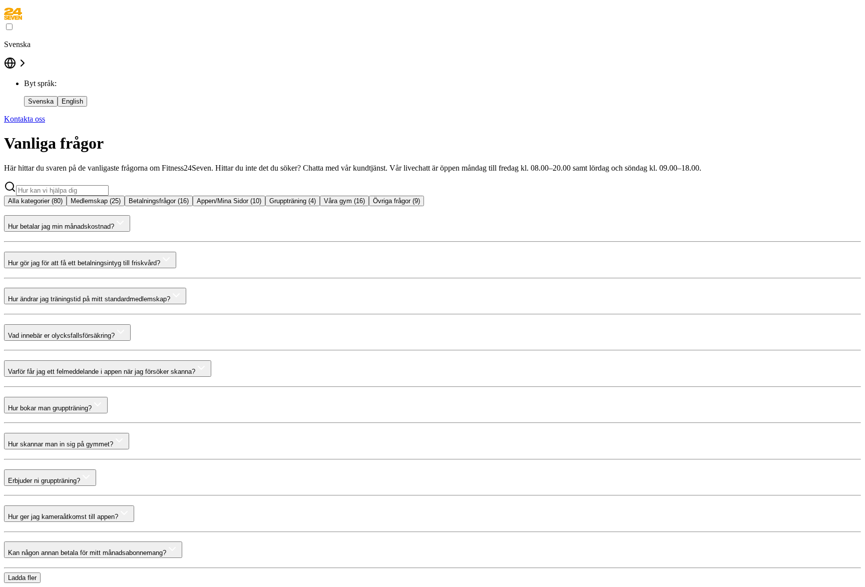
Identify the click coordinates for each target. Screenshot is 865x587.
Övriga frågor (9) (396, 201)
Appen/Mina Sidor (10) (229, 201)
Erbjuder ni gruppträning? (44, 480)
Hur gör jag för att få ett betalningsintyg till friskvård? (84, 263)
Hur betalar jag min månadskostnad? (61, 226)
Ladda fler (22, 577)
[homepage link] (13, 17)
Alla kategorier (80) (35, 201)
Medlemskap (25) (96, 201)
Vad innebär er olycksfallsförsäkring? (61, 335)
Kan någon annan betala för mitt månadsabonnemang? (87, 552)
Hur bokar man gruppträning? (50, 408)
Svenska (41, 101)
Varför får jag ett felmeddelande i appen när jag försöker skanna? (101, 371)
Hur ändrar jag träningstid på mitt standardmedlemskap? (89, 299)
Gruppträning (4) (292, 201)
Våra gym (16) (344, 201)
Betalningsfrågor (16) (159, 201)
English (72, 101)
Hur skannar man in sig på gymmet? (60, 444)
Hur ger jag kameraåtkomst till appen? (63, 516)
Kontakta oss (24, 119)
